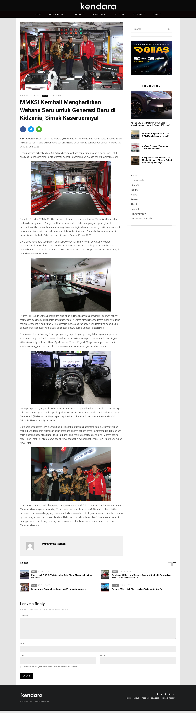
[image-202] (24, 574)
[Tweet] (31, 129)
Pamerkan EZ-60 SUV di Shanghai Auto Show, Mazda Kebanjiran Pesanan (61, 576)
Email (22, 655)
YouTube (119, 14)
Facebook (139, 14)
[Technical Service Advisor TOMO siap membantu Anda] (24, 587)
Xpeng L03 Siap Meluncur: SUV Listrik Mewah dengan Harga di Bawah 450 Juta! (150, 124)
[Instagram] (165, 694)
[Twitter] (161, 694)
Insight (79, 14)
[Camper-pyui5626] (135, 160)
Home (38, 14)
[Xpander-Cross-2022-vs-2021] (135, 134)
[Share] (23, 129)
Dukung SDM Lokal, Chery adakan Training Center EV (137, 589)
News (45, 96)
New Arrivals (58, 14)
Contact (135, 209)
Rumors (135, 185)
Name (22, 643)
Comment (24, 615)
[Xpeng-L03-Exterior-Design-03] (151, 105)
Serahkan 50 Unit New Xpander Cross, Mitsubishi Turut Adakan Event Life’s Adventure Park (142, 576)
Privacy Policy (138, 213)
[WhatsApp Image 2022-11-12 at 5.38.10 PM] (105, 574)
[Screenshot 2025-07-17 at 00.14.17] (105, 587)
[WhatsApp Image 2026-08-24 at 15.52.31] (135, 147)
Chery (115, 585)
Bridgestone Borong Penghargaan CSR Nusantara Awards (59, 589)
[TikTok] (174, 694)
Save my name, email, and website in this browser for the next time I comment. (51, 667)
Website (102, 655)
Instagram (99, 14)
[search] (169, 29)
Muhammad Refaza (29, 96)
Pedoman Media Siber (142, 218)
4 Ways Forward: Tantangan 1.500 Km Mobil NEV (155, 147)
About (157, 14)
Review (135, 199)
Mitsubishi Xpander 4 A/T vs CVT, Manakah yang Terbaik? (155, 134)
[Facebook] (157, 694)
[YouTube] (169, 694)
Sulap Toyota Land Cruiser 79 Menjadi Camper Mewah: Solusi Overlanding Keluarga (157, 160)
